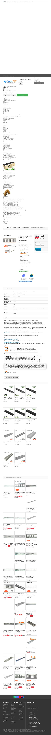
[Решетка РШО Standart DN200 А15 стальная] (31, 553)
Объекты (4, 222)
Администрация (6, 75)
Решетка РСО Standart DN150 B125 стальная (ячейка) (8, 526)
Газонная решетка (6, 160)
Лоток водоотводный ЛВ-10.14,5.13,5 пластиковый (18, 421)
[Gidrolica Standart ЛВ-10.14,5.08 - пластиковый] (20, 390)
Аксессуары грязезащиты (8, 186)
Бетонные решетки (6, 146)
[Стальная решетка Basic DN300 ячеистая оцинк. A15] (31, 623)
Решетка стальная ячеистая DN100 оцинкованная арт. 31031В (7, 494)
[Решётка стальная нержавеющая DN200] (20, 569)
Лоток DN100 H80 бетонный (18, 442)
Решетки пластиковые (7, 144)
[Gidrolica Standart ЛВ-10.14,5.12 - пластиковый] (8, 413)
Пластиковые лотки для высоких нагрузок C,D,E (12, 116)
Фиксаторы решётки (7, 149)
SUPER (4, 131)
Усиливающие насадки (7, 153)
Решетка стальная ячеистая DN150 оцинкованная (18, 526)
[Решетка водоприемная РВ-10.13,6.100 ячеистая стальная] (20, 485)
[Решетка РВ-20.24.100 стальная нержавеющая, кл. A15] (20, 587)
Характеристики (6, 211)
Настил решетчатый (7, 158)
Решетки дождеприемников (8, 156)
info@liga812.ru (34, 726)
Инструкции (5, 197)
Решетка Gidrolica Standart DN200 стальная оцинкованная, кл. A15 (8, 595)
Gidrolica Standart (6, 107)
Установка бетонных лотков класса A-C (10, 204)
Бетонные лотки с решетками (8, 118)
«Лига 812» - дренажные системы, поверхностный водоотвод (19, 729)
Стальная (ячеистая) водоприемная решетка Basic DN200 (31, 667)
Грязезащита (5, 170)
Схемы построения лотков (13, 708)
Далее (15, 251)
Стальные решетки (8, 374)
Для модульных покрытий (8, 188)
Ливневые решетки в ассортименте (11, 377)
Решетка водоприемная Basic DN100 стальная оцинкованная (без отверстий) (8, 632)
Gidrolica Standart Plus (7, 108)
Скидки (20, 704)
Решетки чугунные (6, 145)
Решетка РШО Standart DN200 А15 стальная (31, 561)
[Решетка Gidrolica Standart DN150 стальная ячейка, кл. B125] (31, 536)
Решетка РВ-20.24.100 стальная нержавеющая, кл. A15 (19, 595)
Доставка (5, 220)
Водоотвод (5, 98)
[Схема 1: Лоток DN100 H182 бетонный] (20, 457)
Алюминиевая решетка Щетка (8, 176)
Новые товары (22, 706)
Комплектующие (6, 147)
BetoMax (4, 127)
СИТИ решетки (6, 174)
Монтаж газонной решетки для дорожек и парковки (12, 208)
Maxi (4, 121)
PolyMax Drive (5, 112)
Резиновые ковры (6, 184)
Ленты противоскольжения (8, 183)
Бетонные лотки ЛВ (7, 119)
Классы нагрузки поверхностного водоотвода (11, 212)
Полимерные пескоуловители (8, 140)
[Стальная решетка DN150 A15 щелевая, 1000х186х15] (8, 676)
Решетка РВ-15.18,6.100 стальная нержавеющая (19, 544)
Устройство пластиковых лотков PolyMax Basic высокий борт (14, 210)
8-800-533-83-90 (25, 78)
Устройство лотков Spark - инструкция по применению (13, 207)
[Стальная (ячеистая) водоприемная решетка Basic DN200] (31, 659)
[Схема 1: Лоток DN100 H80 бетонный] (20, 435)
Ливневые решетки (6, 141)
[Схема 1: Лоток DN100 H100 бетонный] (31, 435)
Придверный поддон (7, 177)
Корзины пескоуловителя (8, 150)
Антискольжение (6, 180)
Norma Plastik (5, 104)
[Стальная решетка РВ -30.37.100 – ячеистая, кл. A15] (20, 604)
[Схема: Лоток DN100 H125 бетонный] (8, 435)
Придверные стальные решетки (9, 173)
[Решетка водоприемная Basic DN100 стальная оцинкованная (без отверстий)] (8, 623)
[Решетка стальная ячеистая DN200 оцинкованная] (31, 569)
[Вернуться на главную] (4, 227)
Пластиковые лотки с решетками (9, 100)
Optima (4, 130)
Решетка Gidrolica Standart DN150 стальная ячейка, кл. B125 (31, 544)
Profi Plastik (5, 105)
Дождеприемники (6, 154)
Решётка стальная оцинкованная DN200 (19, 561)
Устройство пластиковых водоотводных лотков (12, 201)
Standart (4, 120)
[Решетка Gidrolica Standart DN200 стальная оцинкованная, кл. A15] (8, 587)
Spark (4, 101)
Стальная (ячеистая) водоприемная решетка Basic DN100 (19, 667)
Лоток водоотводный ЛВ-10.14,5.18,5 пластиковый (30, 421)
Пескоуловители (6, 137)
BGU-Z (4, 125)
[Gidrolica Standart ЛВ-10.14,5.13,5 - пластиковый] (20, 413)
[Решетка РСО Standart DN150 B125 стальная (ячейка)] (8, 518)
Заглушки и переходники (7, 148)
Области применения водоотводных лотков (11, 213)
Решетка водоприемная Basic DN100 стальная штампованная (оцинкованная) (31, 612)
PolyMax (4, 113)
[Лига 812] (10, 82)
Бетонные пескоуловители (8, 139)
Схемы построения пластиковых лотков (10, 202)
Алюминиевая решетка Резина (9, 175)
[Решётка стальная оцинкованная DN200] (20, 553)
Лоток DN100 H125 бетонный (7, 442)
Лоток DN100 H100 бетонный (30, 442)
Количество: (37, 242)
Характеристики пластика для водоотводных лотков (13, 215)
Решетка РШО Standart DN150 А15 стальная (8, 544)
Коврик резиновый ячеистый (8, 185)
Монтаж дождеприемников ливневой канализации (12, 206)
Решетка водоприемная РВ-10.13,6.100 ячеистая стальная (19, 493)
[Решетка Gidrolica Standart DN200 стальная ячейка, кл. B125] (31, 587)
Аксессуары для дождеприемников (9, 157)
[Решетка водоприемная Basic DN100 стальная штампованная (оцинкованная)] (31, 604)
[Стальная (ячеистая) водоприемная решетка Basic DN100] (20, 659)
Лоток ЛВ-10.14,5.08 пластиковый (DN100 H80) (19, 398)
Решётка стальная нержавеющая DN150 (30, 509)
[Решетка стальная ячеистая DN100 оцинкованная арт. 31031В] (8, 485)
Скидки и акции (6, 219)
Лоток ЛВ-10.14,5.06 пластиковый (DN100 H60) (7, 398)
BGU (4, 123)
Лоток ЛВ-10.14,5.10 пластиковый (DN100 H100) (30, 398)
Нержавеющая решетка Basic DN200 (8, 667)
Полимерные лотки (6, 135)
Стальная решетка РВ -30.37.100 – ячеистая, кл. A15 (19, 612)
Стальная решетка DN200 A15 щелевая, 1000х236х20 (30, 684)
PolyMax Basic (6, 111)
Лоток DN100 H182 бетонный (18, 464)
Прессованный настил (7, 159)
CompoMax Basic (6, 136)
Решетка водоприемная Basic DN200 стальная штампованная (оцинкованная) (31, 649)
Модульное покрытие (7, 179)
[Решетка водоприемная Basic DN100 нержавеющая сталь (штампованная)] (20, 623)
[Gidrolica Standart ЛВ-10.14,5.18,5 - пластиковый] (31, 413)
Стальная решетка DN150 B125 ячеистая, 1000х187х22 (19, 684)
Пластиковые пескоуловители (8, 138)
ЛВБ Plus (5, 129)
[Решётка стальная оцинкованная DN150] (31, 485)
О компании (5, 221)
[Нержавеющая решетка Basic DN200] (8, 659)
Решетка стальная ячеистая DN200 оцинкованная (30, 577)
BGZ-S (4, 126)
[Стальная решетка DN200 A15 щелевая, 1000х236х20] (31, 676)
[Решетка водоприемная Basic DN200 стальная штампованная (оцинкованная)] (31, 641)
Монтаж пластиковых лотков (13, 712)
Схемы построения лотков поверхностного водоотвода (13, 198)
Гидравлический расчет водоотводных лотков (11, 217)
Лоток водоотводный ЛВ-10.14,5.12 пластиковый (7, 421)
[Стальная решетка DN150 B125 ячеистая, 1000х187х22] (20, 676)
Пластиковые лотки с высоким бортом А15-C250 (12, 114)
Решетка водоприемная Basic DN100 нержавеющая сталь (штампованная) (19, 632)
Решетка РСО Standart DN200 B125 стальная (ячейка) (8, 577)
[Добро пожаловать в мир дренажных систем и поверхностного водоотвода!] (25, 37)
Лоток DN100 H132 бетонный (7, 464)
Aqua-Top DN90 (6, 102)
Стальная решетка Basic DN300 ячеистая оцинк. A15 (31, 631)
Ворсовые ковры (6, 178)
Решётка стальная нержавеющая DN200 (19, 577)
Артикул (20, 242)
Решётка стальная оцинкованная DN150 (30, 493)
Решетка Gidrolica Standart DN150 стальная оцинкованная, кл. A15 (31, 526)
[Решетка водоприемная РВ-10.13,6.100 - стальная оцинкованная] (7, 251)
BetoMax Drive (5, 128)
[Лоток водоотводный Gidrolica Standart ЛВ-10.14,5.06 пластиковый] (8, 390)
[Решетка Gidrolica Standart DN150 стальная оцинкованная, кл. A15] (31, 518)
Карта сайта (21, 719)
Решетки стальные (25, 227)
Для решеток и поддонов (8, 187)
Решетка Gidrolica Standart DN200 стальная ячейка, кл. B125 (31, 595)
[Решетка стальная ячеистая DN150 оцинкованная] (20, 518)
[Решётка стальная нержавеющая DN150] (31, 501)
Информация (5, 196)
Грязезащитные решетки (7, 171)
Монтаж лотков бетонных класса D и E (10, 205)
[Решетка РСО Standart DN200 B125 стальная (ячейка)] (8, 569)
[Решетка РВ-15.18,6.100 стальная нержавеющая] (20, 536)
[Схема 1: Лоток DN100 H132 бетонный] (8, 457)
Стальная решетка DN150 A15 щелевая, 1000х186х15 (7, 684)
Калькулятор (5, 216)
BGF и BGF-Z (5, 122)
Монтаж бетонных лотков (8, 203)
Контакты (5, 223)
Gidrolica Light (5, 103)
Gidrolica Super (6, 110)
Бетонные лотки (6, 117)
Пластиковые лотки (6, 99)
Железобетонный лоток (7, 132)
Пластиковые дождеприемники (9, 155)
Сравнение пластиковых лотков (9, 214)
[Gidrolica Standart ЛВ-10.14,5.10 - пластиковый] (31, 390)
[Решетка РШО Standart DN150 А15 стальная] (8, 536)
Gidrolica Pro (5, 109)
